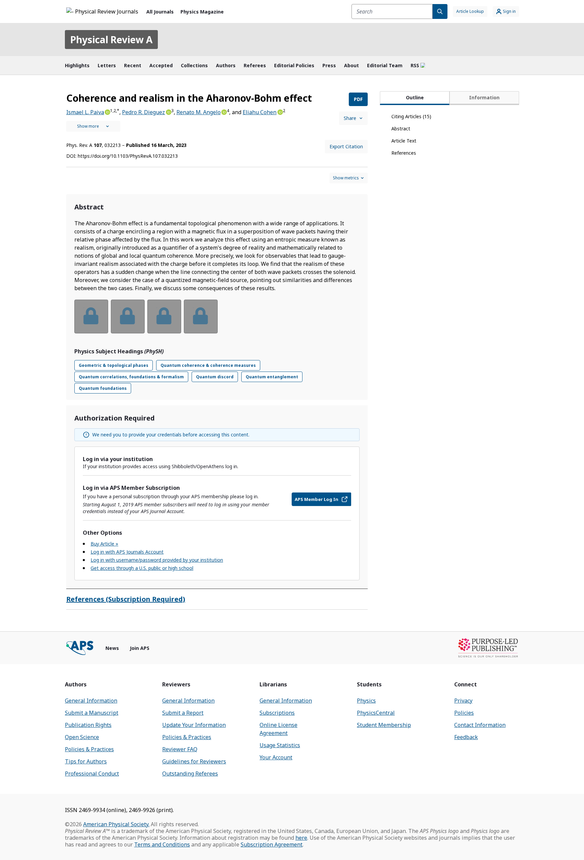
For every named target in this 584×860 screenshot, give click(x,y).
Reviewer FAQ (179, 749)
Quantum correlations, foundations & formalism (131, 377)
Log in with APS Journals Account (127, 552)
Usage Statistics (280, 745)
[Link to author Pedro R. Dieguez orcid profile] (168, 111)
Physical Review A (111, 39)
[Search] (440, 11)
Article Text (403, 140)
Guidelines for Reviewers (194, 761)
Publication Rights (88, 725)
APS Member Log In (316, 499)
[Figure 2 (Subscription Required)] (128, 316)
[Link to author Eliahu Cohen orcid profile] (279, 111)
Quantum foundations (103, 388)
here (301, 837)
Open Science (82, 737)
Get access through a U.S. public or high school (142, 568)
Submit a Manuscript (91, 712)
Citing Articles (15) (411, 116)
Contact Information (480, 725)
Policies (464, 712)
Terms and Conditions (162, 844)
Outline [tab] (415, 97)
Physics (366, 700)
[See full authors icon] (93, 126)
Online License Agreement (278, 729)
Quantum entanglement (272, 377)
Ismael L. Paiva (85, 112)
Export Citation (346, 146)
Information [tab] (484, 97)
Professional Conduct (92, 773)
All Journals (160, 11)
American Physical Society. (116, 824)
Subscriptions (277, 712)
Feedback (466, 737)
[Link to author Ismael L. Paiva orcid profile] (107, 111)
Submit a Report (182, 712)
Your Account (276, 757)
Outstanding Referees (190, 773)
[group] (217, 321)
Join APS (139, 648)
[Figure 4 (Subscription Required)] (201, 316)
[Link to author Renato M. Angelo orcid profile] (224, 111)
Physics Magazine (202, 11)
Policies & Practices (89, 749)
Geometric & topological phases (113, 365)
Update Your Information (194, 725)
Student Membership (384, 725)
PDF (358, 99)
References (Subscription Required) (125, 599)
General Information (91, 700)
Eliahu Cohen (259, 112)
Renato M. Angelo (198, 112)
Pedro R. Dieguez (143, 112)
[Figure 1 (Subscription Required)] (91, 316)
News (112, 648)
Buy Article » (104, 543)
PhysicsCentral (376, 712)
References (403, 153)
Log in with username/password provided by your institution (157, 560)
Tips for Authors (86, 761)
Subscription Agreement (271, 844)
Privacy (463, 700)
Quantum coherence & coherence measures (208, 365)
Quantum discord (215, 377)
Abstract (400, 128)
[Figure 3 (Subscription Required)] (164, 316)
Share (350, 118)
